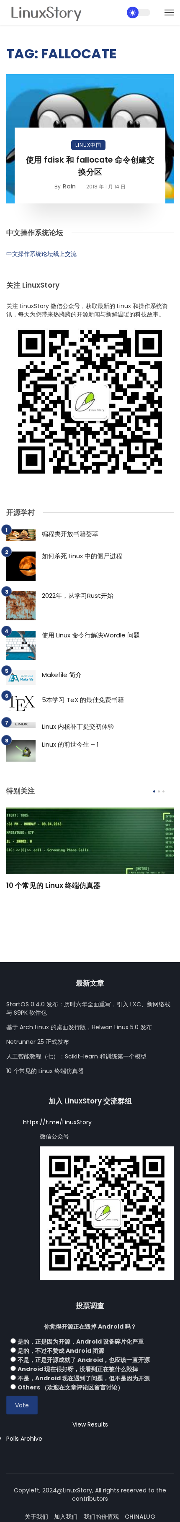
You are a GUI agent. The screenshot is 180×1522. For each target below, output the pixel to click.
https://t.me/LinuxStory (57, 1122)
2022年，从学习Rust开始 (77, 595)
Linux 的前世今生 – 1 (70, 744)
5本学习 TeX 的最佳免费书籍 (83, 699)
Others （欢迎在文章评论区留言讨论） (70, 1387)
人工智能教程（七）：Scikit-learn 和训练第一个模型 (76, 1056)
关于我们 (36, 1516)
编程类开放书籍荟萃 (70, 533)
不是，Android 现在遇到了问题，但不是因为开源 (84, 1378)
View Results (90, 1424)
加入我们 (65, 1516)
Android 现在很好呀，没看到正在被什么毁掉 (78, 1369)
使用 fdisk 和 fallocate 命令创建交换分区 (90, 166)
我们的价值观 (101, 1516)
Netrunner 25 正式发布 (37, 1042)
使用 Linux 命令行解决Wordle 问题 (91, 635)
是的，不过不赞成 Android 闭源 (61, 1350)
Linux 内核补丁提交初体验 (78, 726)
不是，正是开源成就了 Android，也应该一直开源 (84, 1360)
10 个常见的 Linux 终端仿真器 (53, 885)
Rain (69, 186)
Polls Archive (24, 1438)
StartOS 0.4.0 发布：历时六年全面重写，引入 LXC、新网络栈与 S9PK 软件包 (88, 1008)
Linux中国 (88, 144)
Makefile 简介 (62, 674)
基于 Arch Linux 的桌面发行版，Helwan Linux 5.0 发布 (79, 1027)
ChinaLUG (140, 1516)
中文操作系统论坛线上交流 (41, 254)
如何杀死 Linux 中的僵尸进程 (82, 556)
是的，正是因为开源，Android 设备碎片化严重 (81, 1341)
